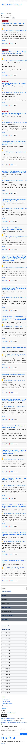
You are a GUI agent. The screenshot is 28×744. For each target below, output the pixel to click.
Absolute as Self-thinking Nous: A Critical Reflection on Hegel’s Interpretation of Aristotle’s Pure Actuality (14, 288)
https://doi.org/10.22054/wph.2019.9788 (15, 355)
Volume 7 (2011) (6, 675)
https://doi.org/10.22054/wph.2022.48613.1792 (14, 180)
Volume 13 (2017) (6, 657)
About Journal (5, 699)
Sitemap (4, 708)
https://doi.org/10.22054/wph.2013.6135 (15, 485)
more (3, 40)
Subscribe (23, 734)
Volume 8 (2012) (6, 672)
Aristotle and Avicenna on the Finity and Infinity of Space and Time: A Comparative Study (14, 506)
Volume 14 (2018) (6, 654)
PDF (13, 43)
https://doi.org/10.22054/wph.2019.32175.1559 (14, 268)
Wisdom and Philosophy (7, 718)
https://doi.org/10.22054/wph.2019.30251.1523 (14, 326)
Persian (24, 1)
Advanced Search (6, 591)
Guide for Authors (7, 611)
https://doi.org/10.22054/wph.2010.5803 (15, 513)
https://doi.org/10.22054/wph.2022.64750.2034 (14, 152)
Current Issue (6, 629)
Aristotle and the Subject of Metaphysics (13, 374)
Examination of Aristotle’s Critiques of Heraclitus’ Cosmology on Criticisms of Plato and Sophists (14, 452)
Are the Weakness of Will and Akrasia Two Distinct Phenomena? (14, 348)
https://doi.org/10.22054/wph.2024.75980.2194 (14, 31)
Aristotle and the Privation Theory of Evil (13, 23)
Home (2, 13)
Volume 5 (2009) (6, 681)
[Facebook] (2, 738)
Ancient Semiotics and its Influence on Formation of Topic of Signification (14, 228)
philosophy (5, 21)
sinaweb (3, 743)
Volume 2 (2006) (6, 690)
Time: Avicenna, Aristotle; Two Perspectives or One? (14, 479)
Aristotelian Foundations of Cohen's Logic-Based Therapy (14, 84)
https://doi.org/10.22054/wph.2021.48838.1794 (14, 208)
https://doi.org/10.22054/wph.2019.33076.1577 (14, 297)
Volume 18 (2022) (6, 642)
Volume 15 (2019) (6, 651)
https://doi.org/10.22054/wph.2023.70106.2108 (14, 122)
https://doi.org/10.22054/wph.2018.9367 (15, 380)
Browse (4, 599)
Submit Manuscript (7, 615)
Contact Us (5, 619)
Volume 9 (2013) (6, 669)
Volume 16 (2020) (6, 648)
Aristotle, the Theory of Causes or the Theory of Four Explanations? (14, 114)
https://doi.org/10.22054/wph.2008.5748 (15, 568)
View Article (5, 43)
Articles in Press (6, 626)
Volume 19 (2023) (6, 639)
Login (11, 1)
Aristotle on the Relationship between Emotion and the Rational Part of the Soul (14, 172)
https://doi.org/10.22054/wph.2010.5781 (15, 541)
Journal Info (5, 603)
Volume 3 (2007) (6, 687)
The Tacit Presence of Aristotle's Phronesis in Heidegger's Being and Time (14, 200)
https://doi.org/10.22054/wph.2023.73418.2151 (14, 92)
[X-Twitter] (6, 738)
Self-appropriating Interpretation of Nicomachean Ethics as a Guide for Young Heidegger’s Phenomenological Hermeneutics (14, 319)
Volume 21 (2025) (6, 633)
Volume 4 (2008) (6, 684)
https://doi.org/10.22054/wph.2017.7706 (15, 406)
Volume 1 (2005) (6, 693)
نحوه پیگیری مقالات (11, 712)
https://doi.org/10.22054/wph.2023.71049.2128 (14, 61)
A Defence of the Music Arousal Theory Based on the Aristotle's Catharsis (14, 52)
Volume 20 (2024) (6, 636)
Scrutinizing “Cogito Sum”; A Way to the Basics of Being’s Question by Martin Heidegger (14, 143)
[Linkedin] (10, 738)
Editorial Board (6, 607)
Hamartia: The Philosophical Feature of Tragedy (14, 561)
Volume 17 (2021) (6, 645)
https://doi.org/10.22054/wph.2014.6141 (15, 459)
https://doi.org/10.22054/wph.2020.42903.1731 (14, 237)
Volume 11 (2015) (6, 663)
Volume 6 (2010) (6, 678)
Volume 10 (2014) (6, 666)
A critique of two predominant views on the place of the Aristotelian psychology (14, 400)
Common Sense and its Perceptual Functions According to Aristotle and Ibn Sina (14, 534)
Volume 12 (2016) (6, 660)
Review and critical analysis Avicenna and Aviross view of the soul (14, 426)
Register (17, 1)
